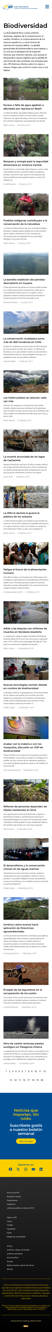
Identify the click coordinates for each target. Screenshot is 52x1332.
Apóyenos (11, 1204)
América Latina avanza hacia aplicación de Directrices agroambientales (20, 928)
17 (28, 1080)
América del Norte (15, 1254)
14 (15, 1080)
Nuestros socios (14, 1197)
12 (44, 1071)
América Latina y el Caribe (18, 1250)
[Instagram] (25, 1169)
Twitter (10, 1225)
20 (42, 1080)
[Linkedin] (40, 1169)
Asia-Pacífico (13, 1258)
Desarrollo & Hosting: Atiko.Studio (26, 1321)
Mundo (10, 1269)
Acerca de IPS (13, 1193)
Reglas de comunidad (16, 1237)
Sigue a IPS (12, 1217)
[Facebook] (10, 1169)
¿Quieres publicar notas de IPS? (20, 1208)
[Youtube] (33, 1169)
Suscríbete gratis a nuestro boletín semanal (26, 1129)
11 (40, 1071)
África (9, 1246)
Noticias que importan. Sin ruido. (26, 1114)
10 (35, 1071)
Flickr (9, 1233)
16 (24, 1080)
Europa (10, 1261)
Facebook (11, 1229)
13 (11, 1080)
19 (37, 1080)
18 (33, 1080)
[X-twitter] (18, 1169)
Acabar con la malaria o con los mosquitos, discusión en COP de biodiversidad (23, 747)
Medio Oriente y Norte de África (20, 1265)
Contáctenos (12, 1200)
